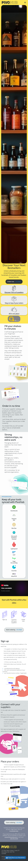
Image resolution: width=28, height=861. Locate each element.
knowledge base (13, 831)
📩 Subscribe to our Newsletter (15, 857)
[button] (25, 2)
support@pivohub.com (11, 837)
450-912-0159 (14, 838)
